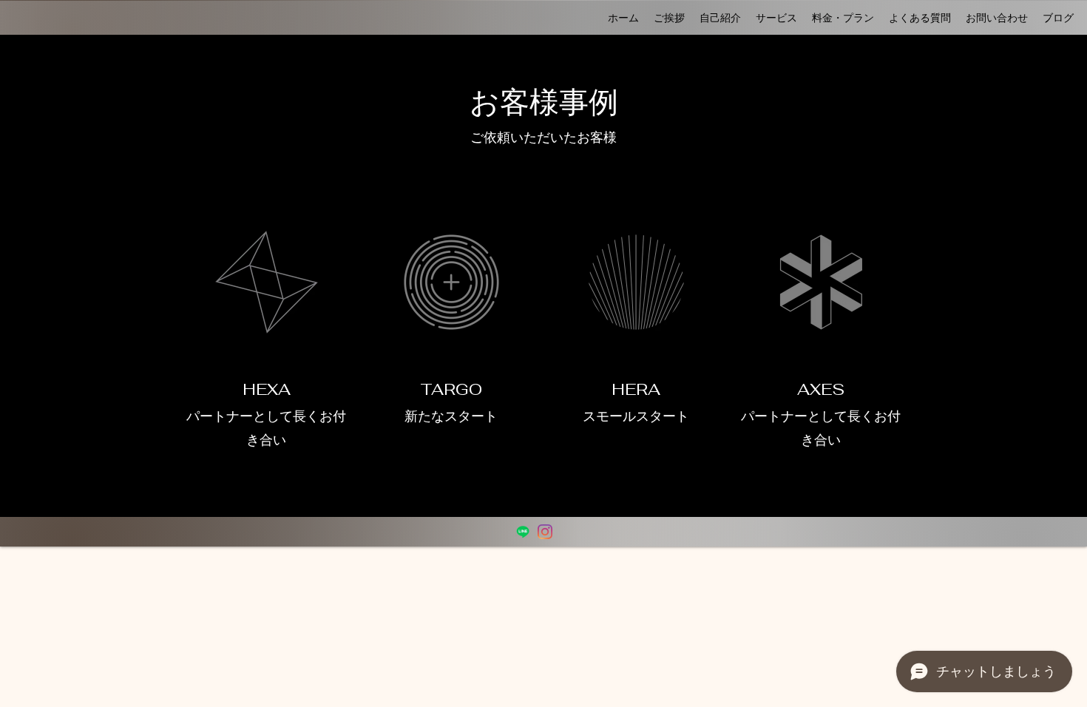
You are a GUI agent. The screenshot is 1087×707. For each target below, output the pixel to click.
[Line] (522, 531)
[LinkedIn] (545, 531)
